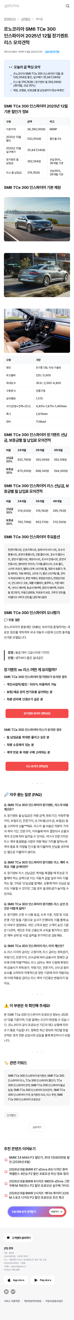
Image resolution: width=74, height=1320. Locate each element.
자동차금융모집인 (54, 1301)
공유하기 (37, 1127)
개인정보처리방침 (32, 1301)
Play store (45, 1280)
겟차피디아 (10, 19)
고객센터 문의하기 (21, 1237)
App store (18, 1280)
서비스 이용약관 (12, 1301)
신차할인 (25, 19)
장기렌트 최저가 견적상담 (37, 713)
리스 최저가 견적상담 (37, 766)
